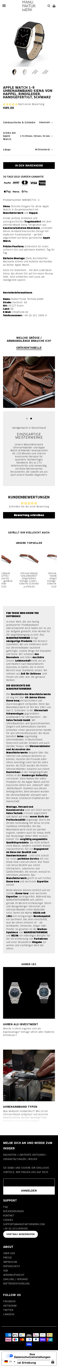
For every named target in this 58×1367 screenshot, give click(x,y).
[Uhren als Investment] (29, 993)
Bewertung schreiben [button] (29, 515)
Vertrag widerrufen (20, 1234)
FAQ (5, 1207)
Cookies (8, 1220)
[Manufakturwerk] (29, 6)
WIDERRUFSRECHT (13, 1275)
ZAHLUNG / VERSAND (15, 1279)
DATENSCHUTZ (11, 1266)
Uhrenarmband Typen (20, 1106)
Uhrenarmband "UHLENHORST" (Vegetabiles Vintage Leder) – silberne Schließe (29, 578)
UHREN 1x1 (29, 964)
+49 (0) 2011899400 (15, 1228)
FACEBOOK (9, 1301)
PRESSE (7, 1257)
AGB (5, 1270)
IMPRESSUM (10, 1262)
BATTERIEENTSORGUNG (16, 1283)
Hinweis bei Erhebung (20, 1362)
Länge (7, 149)
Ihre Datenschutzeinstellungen (32, 1356)
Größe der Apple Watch (9, 136)
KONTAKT (8, 1215)
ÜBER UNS (9, 1253)
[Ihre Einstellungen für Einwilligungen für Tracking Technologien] (52, 1361)
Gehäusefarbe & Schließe (19, 122)
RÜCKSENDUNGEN (13, 1211)
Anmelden (29, 1190)
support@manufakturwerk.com (24, 1224)
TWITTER (8, 1310)
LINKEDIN (8, 1314)
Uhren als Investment (20, 1024)
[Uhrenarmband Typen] (29, 1075)
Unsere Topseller (29, 543)
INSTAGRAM (10, 1305)
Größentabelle (29, 347)
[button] (10, 104)
